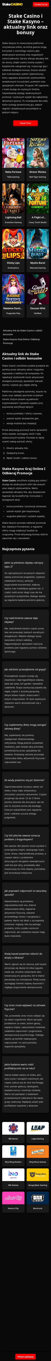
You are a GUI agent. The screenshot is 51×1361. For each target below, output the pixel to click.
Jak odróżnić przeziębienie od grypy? (25, 669)
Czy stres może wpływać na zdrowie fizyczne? (24, 1007)
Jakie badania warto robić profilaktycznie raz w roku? (19, 1066)
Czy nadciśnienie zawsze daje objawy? (21, 619)
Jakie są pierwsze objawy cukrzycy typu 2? (23, 564)
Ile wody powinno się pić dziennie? (24, 780)
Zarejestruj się (41, 4)
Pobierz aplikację (25, 1357)
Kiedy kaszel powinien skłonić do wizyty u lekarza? (23, 955)
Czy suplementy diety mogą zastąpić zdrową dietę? (25, 726)
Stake (12, 4)
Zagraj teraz (25, 123)
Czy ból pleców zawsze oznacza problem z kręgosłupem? (22, 837)
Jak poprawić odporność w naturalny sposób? (25, 892)
